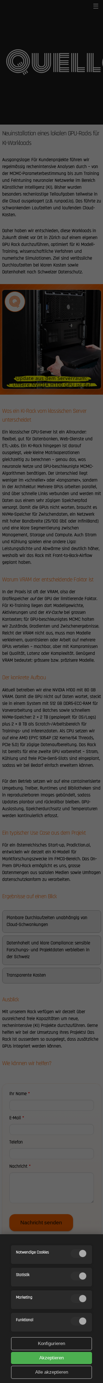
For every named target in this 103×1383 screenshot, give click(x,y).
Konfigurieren (51, 1343)
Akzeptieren (51, 1357)
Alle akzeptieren (51, 1372)
